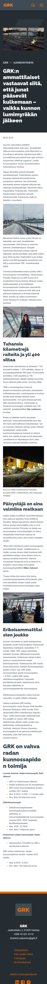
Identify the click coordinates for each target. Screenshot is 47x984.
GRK (5, 62)
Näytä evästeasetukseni (23, 974)
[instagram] (29, 982)
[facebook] (24, 982)
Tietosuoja (20, 958)
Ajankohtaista (23, 62)
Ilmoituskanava (22, 962)
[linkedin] (18, 982)
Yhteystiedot (21, 950)
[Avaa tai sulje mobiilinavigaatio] (41, 5)
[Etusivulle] (8, 5)
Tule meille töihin (23, 954)
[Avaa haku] (34, 5)
